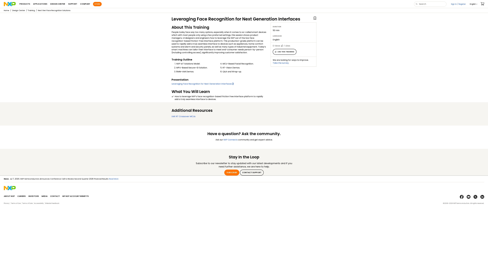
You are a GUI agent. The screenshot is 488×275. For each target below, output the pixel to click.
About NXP (9, 196)
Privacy (6, 203)
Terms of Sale (27, 203)
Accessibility (39, 203)
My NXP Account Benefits (75, 196)
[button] (473, 4)
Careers (21, 196)
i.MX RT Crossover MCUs (183, 116)
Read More (113, 179)
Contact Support (251, 172)
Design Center (18, 10)
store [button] (97, 4)
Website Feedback (52, 203)
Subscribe (232, 172)
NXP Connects (230, 139)
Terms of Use (16, 203)
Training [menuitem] (31, 10)
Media (45, 196)
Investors (33, 196)
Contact (55, 196)
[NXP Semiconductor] (10, 4)
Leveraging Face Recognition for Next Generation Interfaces (202, 83)
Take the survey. (281, 62)
